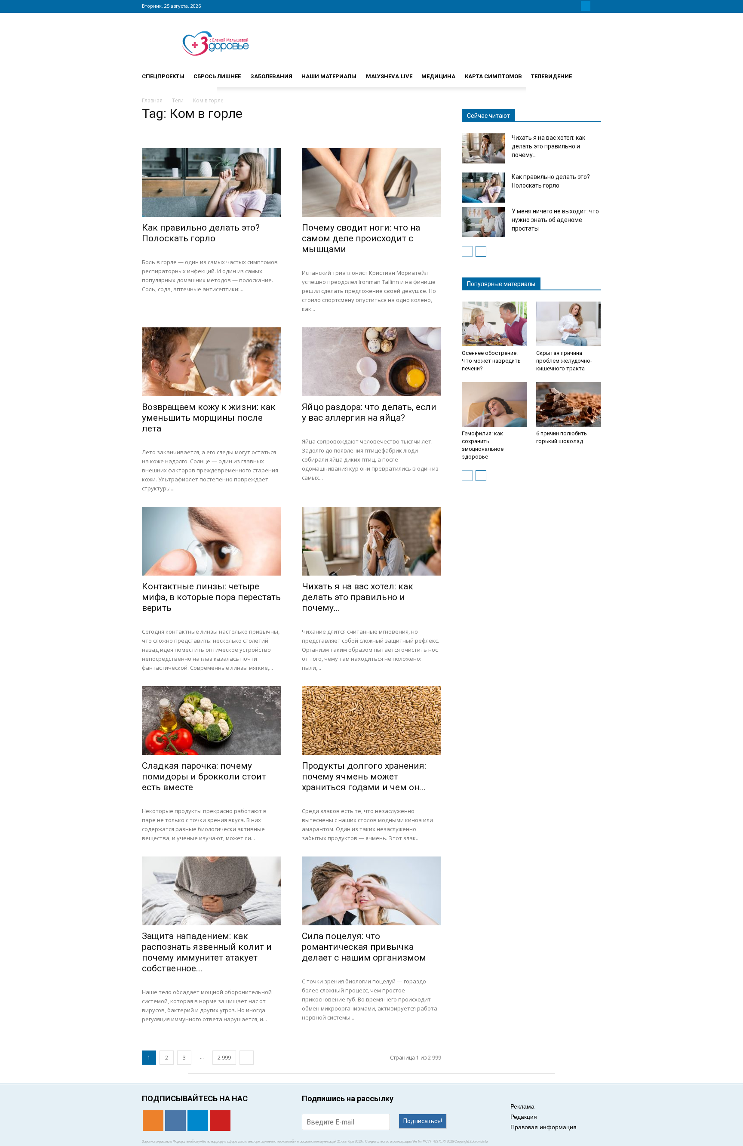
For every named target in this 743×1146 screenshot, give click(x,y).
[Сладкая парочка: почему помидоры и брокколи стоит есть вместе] (211, 720)
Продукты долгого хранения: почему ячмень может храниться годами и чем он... (364, 776)
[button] (590, 72)
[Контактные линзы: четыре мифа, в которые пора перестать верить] (211, 541)
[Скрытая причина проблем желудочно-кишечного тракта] (569, 324)
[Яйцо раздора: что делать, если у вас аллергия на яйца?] (371, 361)
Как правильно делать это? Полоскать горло (201, 232)
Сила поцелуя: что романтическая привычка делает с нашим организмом (364, 947)
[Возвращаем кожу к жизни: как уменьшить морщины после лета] (211, 361)
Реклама (522, 1106)
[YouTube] (596, 6)
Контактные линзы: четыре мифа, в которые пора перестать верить (211, 597)
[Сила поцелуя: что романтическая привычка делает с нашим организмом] (371, 890)
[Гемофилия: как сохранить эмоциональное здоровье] (494, 404)
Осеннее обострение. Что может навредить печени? (491, 361)
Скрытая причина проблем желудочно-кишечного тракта (564, 361)
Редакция (523, 1116)
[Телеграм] (585, 6)
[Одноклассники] (565, 6)
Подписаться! (422, 1121)
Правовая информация (543, 1127)
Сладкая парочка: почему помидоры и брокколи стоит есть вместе (204, 776)
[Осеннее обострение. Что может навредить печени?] (494, 324)
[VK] (575, 6)
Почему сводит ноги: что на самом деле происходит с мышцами (361, 238)
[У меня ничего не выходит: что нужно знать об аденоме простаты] (483, 222)
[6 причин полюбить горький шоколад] (569, 404)
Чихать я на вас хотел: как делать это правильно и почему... (357, 597)
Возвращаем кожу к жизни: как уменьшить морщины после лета (209, 418)
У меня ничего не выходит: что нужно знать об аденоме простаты (555, 220)
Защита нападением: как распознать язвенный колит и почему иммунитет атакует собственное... (207, 952)
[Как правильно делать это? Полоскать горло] (211, 182)
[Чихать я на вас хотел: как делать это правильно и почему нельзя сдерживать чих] (371, 541)
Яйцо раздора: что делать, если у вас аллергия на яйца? (369, 412)
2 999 (224, 1057)
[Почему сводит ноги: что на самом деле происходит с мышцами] (371, 182)
